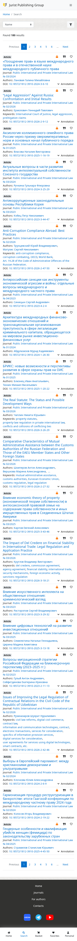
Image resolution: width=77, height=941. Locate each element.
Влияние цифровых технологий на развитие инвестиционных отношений (37, 627)
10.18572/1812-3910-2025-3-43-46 (29, 531)
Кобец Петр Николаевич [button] (29, 215)
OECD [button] (34, 257)
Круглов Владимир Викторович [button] (33, 561)
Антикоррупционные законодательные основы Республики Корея (33, 202)
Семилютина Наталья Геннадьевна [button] (35, 640)
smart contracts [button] (12, 746)
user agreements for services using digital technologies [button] (36, 742)
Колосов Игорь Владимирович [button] (32, 813)
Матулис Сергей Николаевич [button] (21, 249)
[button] (57, 56)
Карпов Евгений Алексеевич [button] (31, 528)
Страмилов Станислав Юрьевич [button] (34, 847)
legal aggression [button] (62, 114)
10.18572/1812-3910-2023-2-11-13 (29, 686)
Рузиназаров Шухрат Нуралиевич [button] (35, 716)
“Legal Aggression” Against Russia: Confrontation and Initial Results (28, 97)
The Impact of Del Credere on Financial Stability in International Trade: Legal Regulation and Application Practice (38, 546)
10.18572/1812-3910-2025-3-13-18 (29, 648)
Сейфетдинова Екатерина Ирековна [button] (25, 682)
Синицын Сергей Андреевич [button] (31, 302)
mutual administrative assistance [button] (36, 475)
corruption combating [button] (16, 257)
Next (65, 46)
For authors (38, 899)
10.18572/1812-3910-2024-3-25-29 (29, 189)
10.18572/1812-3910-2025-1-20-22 (29, 388)
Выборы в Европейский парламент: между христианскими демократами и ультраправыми (36, 765)
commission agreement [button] (45, 565)
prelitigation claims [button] (14, 117)
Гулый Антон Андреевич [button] (29, 678)
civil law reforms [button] (26, 719)
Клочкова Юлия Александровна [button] (33, 780)
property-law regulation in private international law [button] (34, 422)
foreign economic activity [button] (45, 573)
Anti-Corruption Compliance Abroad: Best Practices (33, 232)
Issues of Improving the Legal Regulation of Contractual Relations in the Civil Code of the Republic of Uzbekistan (36, 701)
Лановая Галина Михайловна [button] (32, 80)
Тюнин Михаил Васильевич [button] (20, 385)
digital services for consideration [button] (22, 738)
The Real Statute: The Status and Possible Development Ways (33, 402)
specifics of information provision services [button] (28, 734)
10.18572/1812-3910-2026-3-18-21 (29, 580)
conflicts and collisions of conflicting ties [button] (27, 426)
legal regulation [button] (37, 482)
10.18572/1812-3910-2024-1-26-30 (29, 354)
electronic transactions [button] (16, 731)
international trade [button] (60, 569)
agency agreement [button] (14, 569)
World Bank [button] (45, 257)
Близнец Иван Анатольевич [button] (31, 381)
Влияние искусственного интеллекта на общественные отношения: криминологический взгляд (33, 595)
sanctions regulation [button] (15, 576)
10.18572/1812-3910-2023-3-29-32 (29, 614)
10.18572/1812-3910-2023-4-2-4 (28, 306)
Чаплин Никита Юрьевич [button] (29, 415)
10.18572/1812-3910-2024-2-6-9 (28, 783)
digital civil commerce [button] (50, 719)
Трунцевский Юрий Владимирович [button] (35, 245)
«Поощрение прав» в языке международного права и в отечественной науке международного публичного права (38, 65)
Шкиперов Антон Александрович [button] (34, 467)
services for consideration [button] (47, 731)
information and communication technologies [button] (30, 727)
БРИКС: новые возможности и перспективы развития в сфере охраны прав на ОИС (37, 368)
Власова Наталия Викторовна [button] (32, 151)
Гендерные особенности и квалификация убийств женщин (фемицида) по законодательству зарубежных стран (35, 832)
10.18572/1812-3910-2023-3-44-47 (29, 219)
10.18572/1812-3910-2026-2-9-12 (28, 121)
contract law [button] (10, 723)
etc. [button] (25, 746)
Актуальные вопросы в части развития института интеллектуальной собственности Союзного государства (37, 170)
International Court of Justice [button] (33, 114)
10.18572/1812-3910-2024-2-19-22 (29, 817)
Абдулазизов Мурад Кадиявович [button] (34, 351)
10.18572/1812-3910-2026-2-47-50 (29, 268)
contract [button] (64, 727)
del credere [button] (23, 565)
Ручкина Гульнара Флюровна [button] (32, 185)
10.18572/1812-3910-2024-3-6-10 (28, 84)
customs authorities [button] (15, 479)
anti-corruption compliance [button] (32, 253)
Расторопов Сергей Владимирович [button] (35, 610)
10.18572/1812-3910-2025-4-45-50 (29, 851)
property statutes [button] (26, 418)
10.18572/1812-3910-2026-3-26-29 (29, 430)
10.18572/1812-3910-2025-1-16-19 (29, 155)
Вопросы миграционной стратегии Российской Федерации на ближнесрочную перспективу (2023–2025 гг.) (36, 663)
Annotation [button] (67, 84)
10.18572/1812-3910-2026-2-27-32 (29, 486)
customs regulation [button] (14, 482)
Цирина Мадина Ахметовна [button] (20, 644)
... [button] (49, 471)
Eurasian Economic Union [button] (43, 479)
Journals (39, 892)
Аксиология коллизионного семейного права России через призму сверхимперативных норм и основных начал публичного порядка (38, 136)
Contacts (38, 906)
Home (6, 14)
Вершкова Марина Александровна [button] (24, 471)
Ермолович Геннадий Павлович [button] (33, 110)
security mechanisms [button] (15, 573)
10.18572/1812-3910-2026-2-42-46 (29, 749)
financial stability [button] (37, 569)
